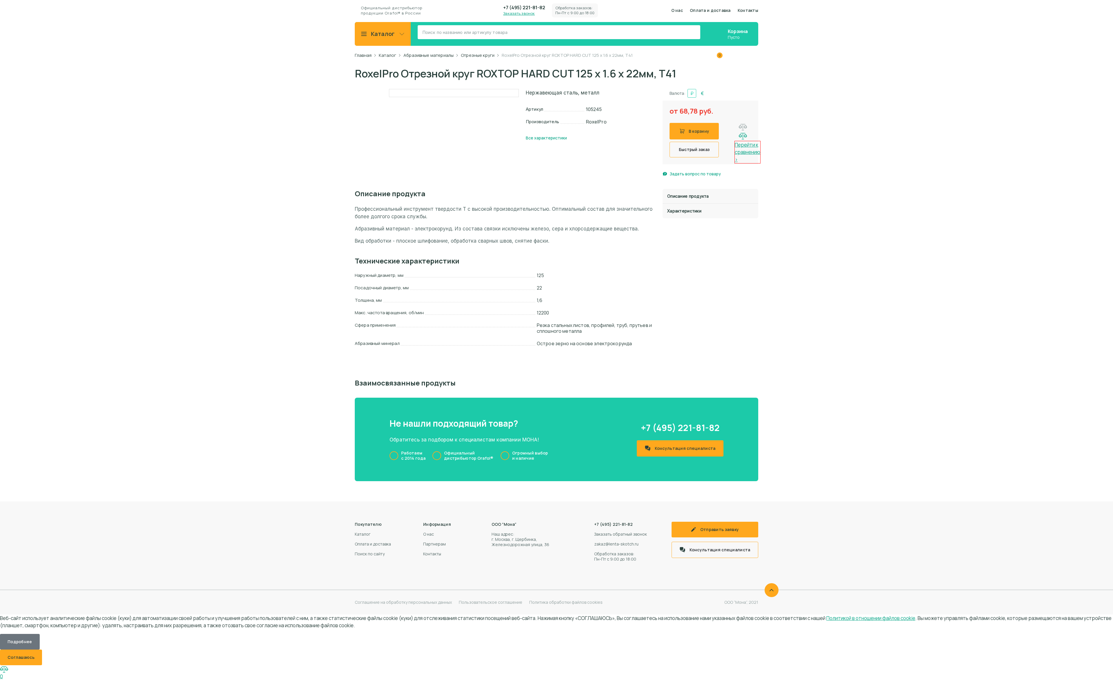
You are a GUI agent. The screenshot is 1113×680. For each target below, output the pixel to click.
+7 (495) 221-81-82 (524, 7)
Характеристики (684, 210)
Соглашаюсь (21, 657)
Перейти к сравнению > (747, 152)
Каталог (383, 34)
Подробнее (20, 641)
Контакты (748, 10)
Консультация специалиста (685, 448)
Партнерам (434, 544)
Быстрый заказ (694, 149)
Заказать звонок (519, 13)
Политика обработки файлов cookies (566, 602)
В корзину (699, 131)
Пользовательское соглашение (490, 602)
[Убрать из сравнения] (743, 136)
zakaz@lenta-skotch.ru (616, 544)
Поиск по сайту (370, 554)
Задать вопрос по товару (695, 174)
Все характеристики (546, 138)
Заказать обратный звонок (620, 534)
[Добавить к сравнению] (743, 127)
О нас (677, 10)
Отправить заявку (719, 529)
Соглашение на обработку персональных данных (403, 602)
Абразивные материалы (428, 55)
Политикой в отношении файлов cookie (870, 618)
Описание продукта (688, 196)
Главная (363, 55)
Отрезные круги (477, 55)
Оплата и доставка (710, 10)
